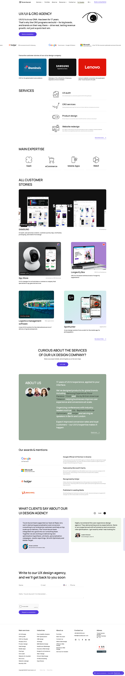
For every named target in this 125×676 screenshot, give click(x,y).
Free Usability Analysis (43, 634)
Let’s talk (62, 364)
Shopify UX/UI (23, 641)
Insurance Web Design (43, 649)
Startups (21, 651)
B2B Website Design (42, 644)
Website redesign (24, 661)
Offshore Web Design (60, 644)
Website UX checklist (25, 656)
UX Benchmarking (42, 658)
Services (38, 2)
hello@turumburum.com (81, 635)
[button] (66, 585)
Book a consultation (27, 34)
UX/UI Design (22, 634)
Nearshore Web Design (60, 648)
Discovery (21, 658)
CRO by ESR (22, 636)
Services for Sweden (62, 651)
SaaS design (22, 646)
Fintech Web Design (42, 656)
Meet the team (60, 636)
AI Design (39, 641)
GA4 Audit (22, 653)
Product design (23, 644)
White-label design (61, 641)
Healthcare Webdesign (43, 646)
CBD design (40, 639)
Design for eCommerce (43, 651)
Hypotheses (40, 661)
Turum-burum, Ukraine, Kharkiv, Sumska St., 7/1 (101, 635)
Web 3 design (40, 653)
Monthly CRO (22, 663)
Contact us (59, 639)
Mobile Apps (22, 649)
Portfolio (59, 634)
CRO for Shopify (23, 639)
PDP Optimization (42, 636)
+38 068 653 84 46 (79, 633)
